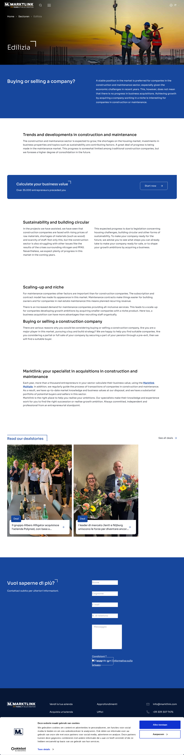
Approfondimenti (107, 704)
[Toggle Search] (40, 5)
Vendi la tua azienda (61, 704)
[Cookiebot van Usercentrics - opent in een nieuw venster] (18, 749)
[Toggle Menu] (49, 5)
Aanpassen (158, 734)
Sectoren (23, 16)
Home (10, 16)
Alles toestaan (160, 724)
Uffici (100, 711)
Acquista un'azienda (61, 711)
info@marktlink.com (165, 704)
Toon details (44, 749)
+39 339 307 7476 (163, 711)
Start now (150, 185)
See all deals (165, 438)
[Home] (19, 5)
